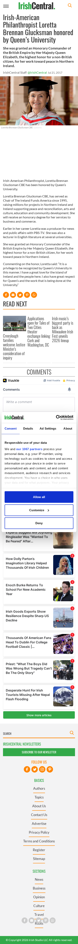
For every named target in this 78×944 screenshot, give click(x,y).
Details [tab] (28, 428)
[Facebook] (27, 769)
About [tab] (67, 428)
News (39, 879)
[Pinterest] (50, 769)
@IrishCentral (37, 72)
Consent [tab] (11, 428)
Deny (39, 523)
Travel (39, 914)
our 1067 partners (29, 449)
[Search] (70, 5)
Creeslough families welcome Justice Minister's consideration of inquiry (14, 347)
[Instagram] (42, 769)
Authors (39, 788)
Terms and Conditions (39, 841)
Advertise (39, 823)
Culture (39, 906)
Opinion (39, 897)
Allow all (39, 497)
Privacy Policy (39, 832)
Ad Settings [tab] (48, 428)
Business (39, 888)
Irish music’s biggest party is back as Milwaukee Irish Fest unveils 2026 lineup (62, 329)
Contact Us (39, 815)
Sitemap (39, 859)
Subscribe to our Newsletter (39, 752)
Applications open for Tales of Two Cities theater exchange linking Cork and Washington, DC (38, 331)
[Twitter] (34, 769)
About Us (39, 806)
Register (39, 850)
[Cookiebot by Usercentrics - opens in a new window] (56, 417)
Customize (36, 510)
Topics (39, 797)
